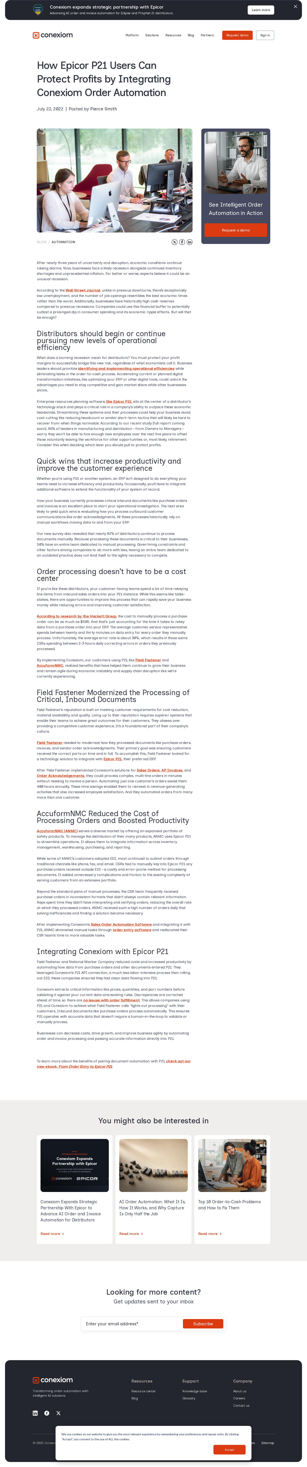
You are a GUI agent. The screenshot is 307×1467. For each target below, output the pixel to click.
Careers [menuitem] (239, 1398)
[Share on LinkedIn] (190, 242)
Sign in (265, 35)
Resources (173, 35)
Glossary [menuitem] (188, 1398)
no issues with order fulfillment (111, 1000)
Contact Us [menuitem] (241, 1406)
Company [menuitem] (242, 1381)
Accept (229, 1449)
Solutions (152, 35)
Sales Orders (148, 770)
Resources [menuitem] (141, 1381)
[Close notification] (295, 6)
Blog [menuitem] (134, 1398)
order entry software (132, 930)
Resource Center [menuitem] (143, 1391)
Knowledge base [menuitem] (194, 1391)
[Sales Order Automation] (53, 35)
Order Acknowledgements (60, 775)
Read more (50, 1233)
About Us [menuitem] (239, 1391)
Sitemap (267, 1443)
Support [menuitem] (190, 1381)
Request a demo (236, 230)
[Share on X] (175, 242)
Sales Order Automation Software (121, 924)
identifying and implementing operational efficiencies (126, 368)
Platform (132, 35)
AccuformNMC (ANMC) (57, 831)
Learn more (261, 10)
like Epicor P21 (118, 401)
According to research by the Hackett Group (76, 616)
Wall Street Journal (83, 290)
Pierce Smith (103, 109)
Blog (191, 35)
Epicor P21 (112, 759)
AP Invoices (171, 770)
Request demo (237, 35)
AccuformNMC (50, 665)
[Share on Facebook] (182, 242)
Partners (207, 35)
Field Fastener (148, 660)
